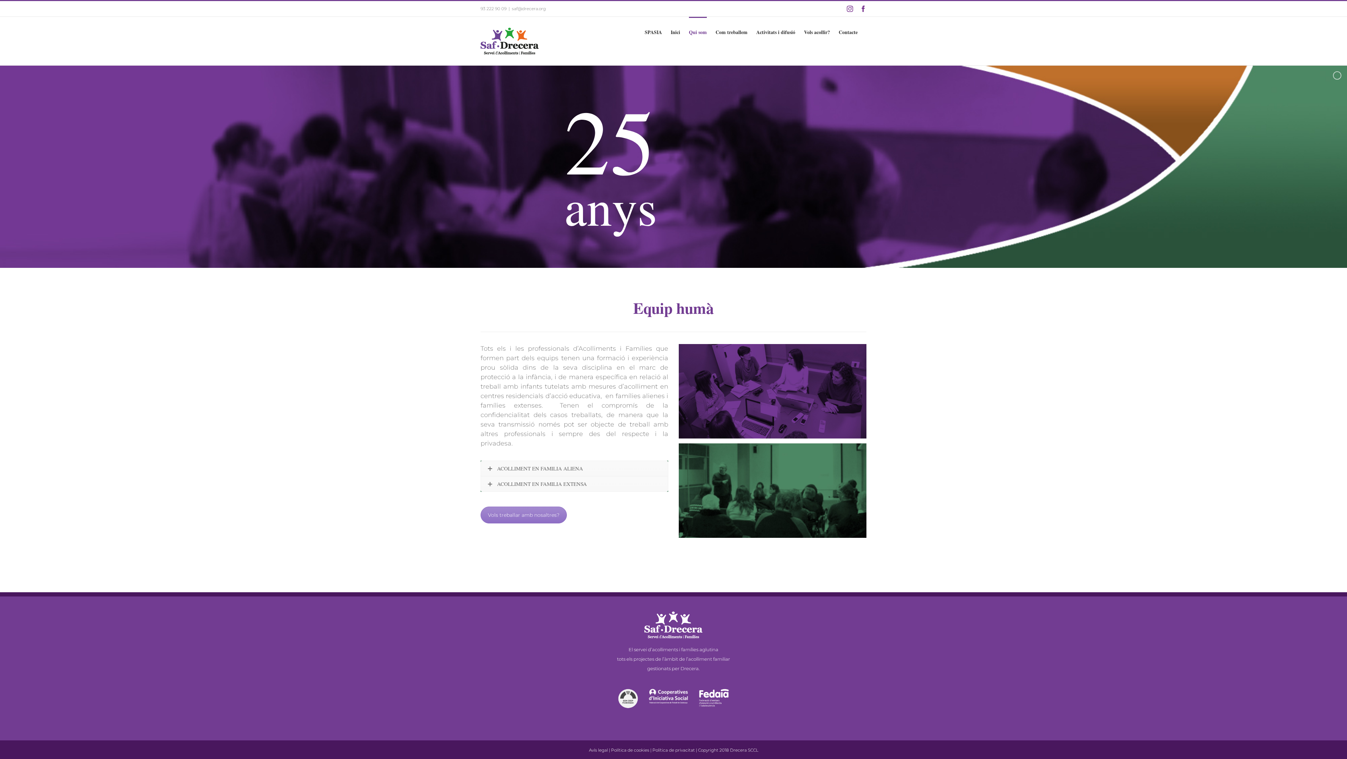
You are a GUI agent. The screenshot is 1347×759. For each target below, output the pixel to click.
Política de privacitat (673, 750)
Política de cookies (630, 750)
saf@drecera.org (529, 8)
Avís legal (598, 750)
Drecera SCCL (744, 750)
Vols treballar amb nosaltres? (523, 515)
